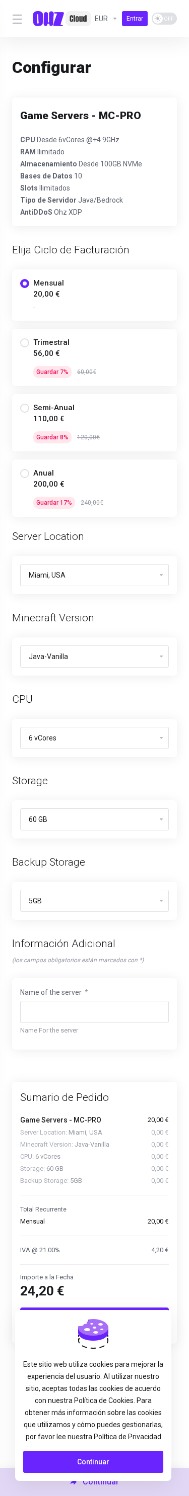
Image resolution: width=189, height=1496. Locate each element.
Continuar (93, 1462)
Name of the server (54, 992)
